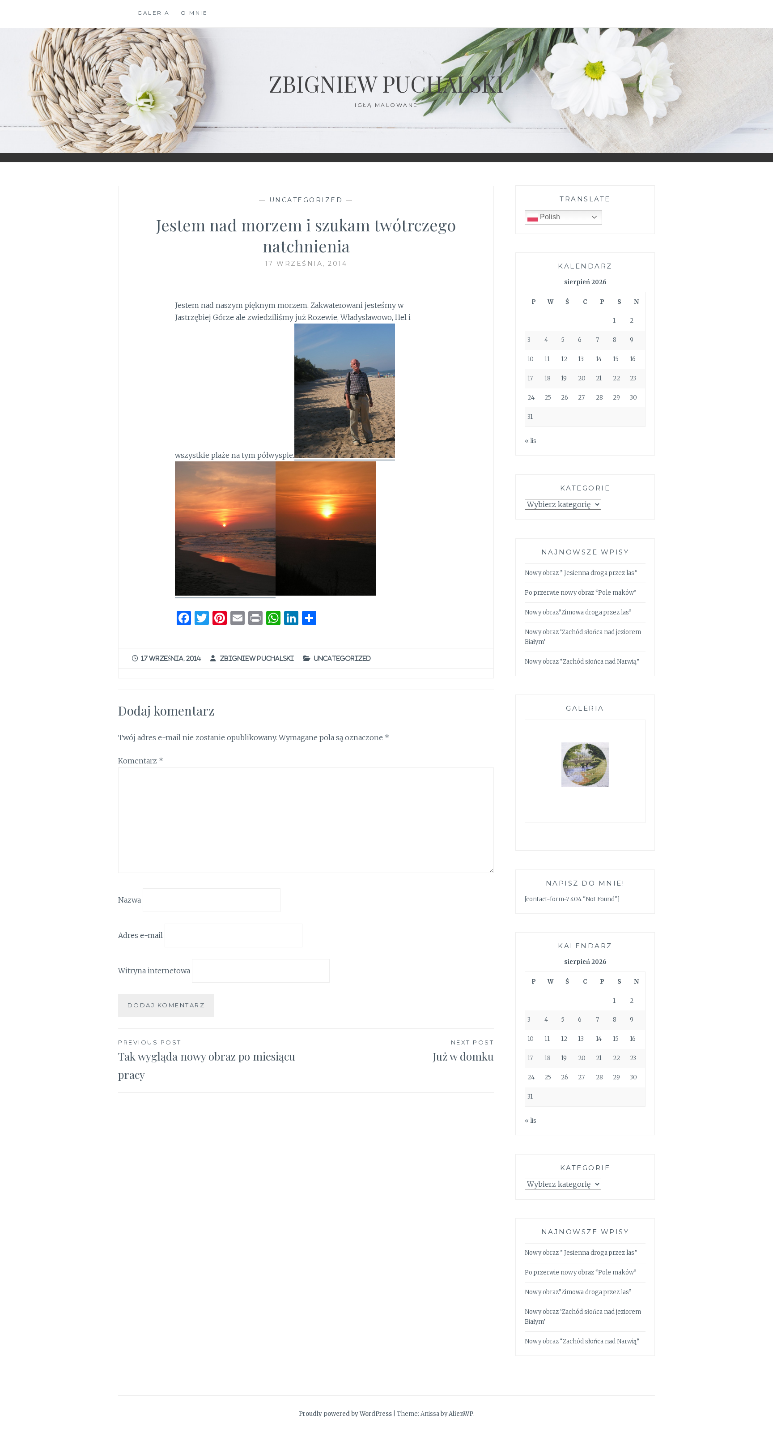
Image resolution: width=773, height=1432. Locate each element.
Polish (549, 217)
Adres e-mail (140, 935)
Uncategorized (306, 200)
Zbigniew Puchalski (386, 83)
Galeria (153, 12)
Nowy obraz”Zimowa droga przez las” (578, 612)
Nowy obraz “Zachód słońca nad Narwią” (582, 661)
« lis (530, 441)
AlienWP (461, 1414)
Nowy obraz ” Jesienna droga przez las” (581, 573)
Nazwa (129, 899)
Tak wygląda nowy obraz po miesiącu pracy (206, 1060)
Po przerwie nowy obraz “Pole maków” (581, 593)
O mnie (194, 12)
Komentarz (140, 760)
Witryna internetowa (154, 970)
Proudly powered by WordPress (345, 1414)
